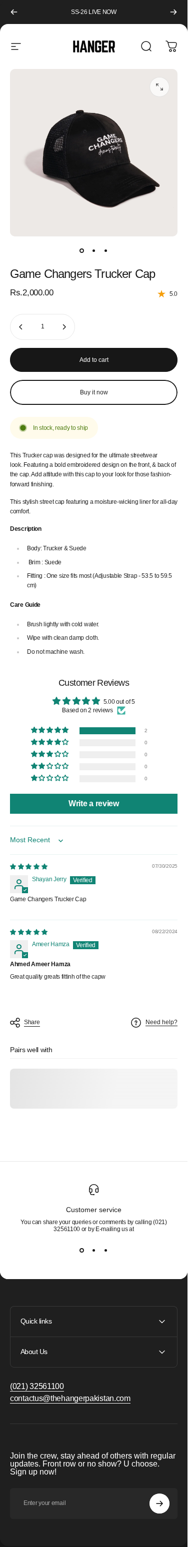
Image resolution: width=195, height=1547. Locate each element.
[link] (37, 1387)
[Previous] (14, 12)
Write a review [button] (93, 803)
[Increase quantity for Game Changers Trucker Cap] (64, 326)
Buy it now (94, 392)
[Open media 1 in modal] (160, 87)
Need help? (162, 1022)
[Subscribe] (160, 1504)
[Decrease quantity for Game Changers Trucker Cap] (21, 326)
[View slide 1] (82, 1251)
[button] (50, 730)
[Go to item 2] (94, 250)
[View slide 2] (94, 1251)
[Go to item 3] (106, 250)
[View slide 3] (106, 1251)
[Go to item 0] (82, 250)
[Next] (173, 12)
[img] (29, 866)
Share (32, 1022)
